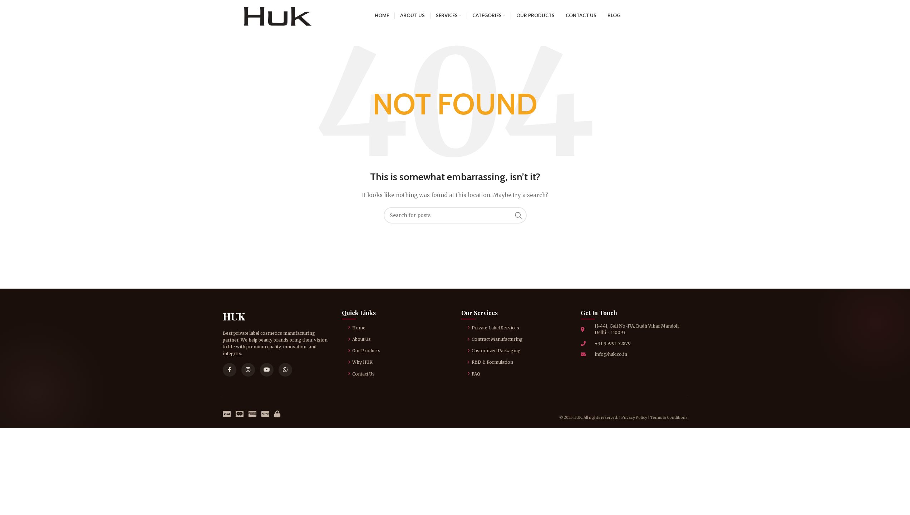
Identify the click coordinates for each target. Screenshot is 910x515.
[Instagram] (248, 370)
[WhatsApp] (285, 370)
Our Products (366, 350)
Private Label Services (495, 327)
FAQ (476, 374)
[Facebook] (229, 370)
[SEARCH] (518, 215)
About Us (361, 339)
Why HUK (362, 362)
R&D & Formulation (492, 362)
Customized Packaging (496, 350)
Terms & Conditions (669, 417)
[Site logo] (277, 15)
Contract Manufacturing (497, 339)
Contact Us (363, 374)
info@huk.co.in (611, 354)
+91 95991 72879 (613, 343)
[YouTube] (267, 370)
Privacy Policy (634, 417)
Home (358, 327)
